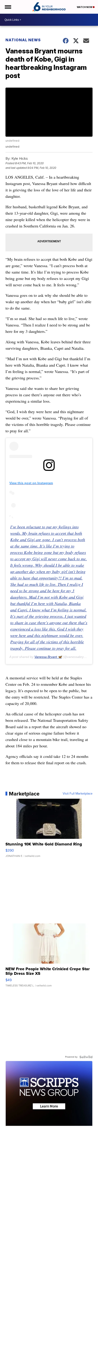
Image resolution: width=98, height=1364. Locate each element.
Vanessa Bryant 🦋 (48, 657)
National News (23, 40)
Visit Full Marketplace (78, 793)
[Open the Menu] (7, 7)
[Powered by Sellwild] (86, 1057)
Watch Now (85, 7)
